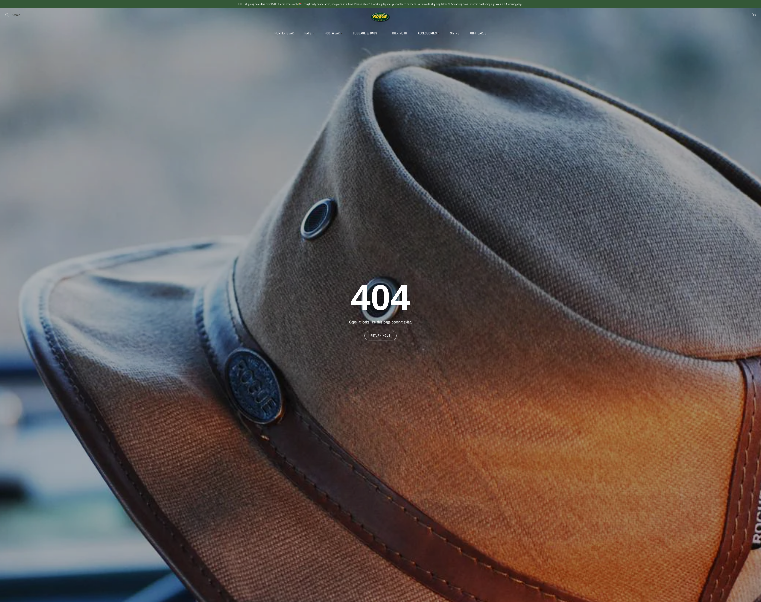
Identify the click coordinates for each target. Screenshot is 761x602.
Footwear (333, 33)
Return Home (380, 335)
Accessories (428, 33)
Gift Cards (478, 33)
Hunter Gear (284, 33)
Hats (308, 33)
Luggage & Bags (365, 33)
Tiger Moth (398, 33)
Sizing (455, 33)
